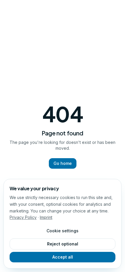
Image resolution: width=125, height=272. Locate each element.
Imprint (46, 217)
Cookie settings (62, 230)
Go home (62, 163)
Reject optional (62, 243)
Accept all (62, 256)
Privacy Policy (23, 217)
